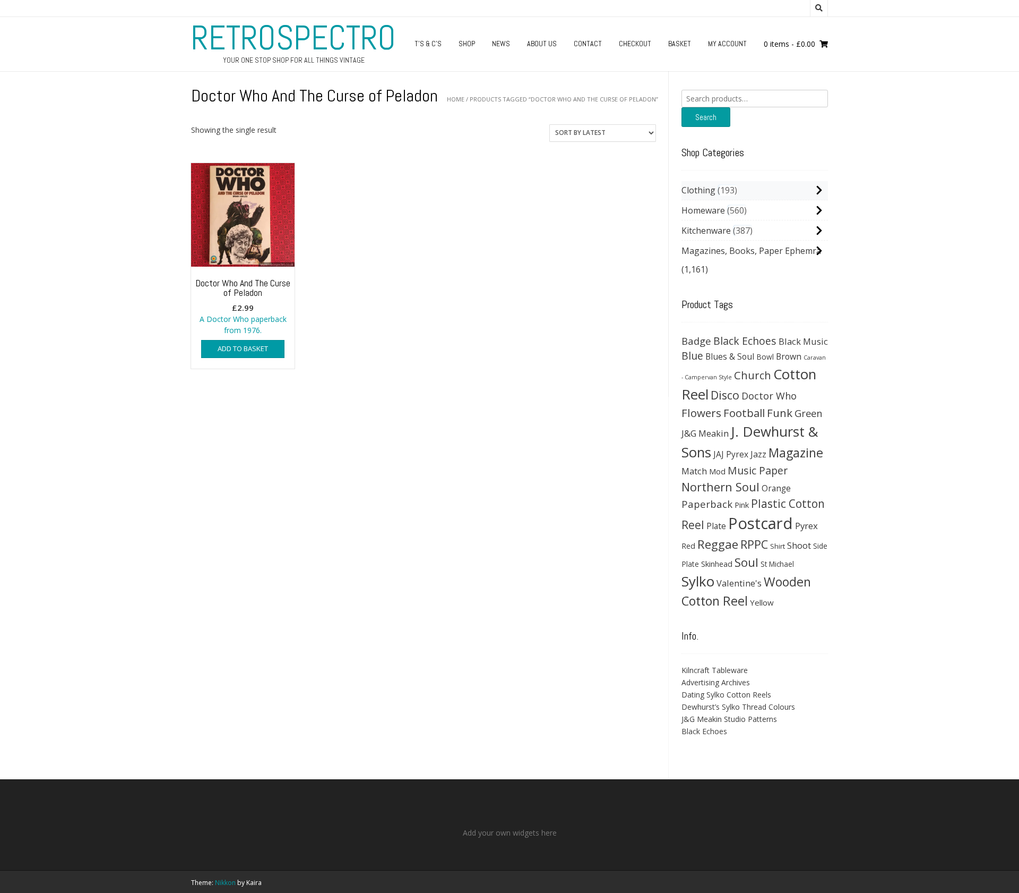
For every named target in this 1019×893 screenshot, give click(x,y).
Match (694, 471)
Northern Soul (720, 487)
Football (744, 412)
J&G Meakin (705, 433)
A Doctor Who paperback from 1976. (242, 306)
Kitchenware (706, 230)
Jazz (758, 454)
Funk (779, 412)
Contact (588, 43)
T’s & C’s (428, 43)
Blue (692, 356)
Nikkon (225, 882)
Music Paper (758, 470)
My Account (727, 43)
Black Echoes (744, 341)
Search (705, 117)
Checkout (635, 43)
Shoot (799, 545)
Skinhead (716, 563)
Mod (717, 471)
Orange (776, 488)
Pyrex (806, 526)
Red (688, 545)
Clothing (698, 190)
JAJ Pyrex (730, 454)
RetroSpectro (293, 38)
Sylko (697, 581)
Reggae (717, 544)
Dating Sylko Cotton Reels (726, 695)
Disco (725, 395)
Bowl (765, 357)
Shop (467, 43)
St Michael (777, 564)
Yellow (762, 602)
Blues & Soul (729, 356)
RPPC (754, 544)
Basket (679, 43)
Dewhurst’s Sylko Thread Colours (738, 707)
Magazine (795, 452)
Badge (696, 340)
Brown (788, 356)
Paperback (706, 504)
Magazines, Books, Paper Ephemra (751, 251)
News (501, 43)
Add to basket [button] (243, 348)
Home (455, 99)
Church (752, 375)
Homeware (703, 210)
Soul (746, 562)
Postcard (760, 523)
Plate (716, 526)
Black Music (803, 341)
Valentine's (739, 583)
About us (542, 43)
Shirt (777, 546)
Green (809, 413)
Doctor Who (769, 395)
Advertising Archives (715, 682)
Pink (742, 504)
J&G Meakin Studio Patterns (729, 719)
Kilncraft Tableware (714, 670)
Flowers (701, 412)
